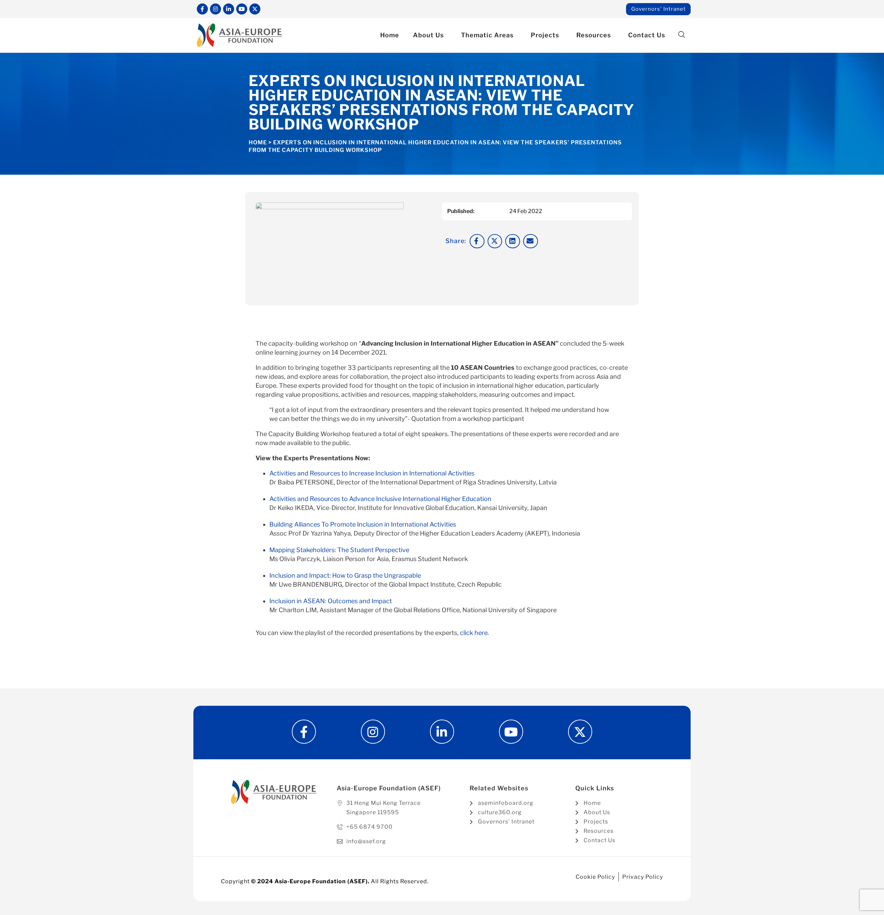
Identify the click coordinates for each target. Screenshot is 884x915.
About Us (428, 35)
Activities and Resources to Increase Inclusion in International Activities (371, 473)
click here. (474, 632)
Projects (545, 35)
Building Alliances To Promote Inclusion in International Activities (362, 524)
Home (389, 35)
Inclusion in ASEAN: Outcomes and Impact (330, 601)
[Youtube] (241, 9)
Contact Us (646, 35)
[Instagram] (215, 9)
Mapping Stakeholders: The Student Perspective (339, 549)
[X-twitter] (254, 9)
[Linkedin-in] (228, 9)
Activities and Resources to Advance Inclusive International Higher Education (380, 498)
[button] (681, 34)
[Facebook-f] (202, 9)
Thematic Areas (487, 35)
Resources (593, 35)
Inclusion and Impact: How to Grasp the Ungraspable (345, 575)
